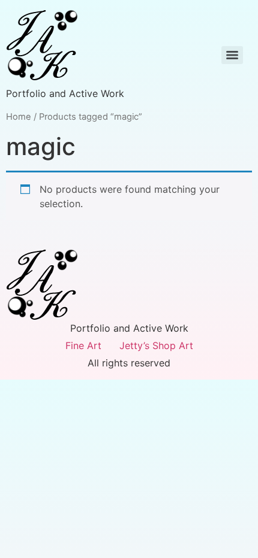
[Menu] (232, 55)
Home (18, 116)
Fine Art (83, 345)
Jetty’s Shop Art (156, 345)
